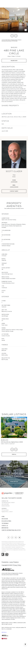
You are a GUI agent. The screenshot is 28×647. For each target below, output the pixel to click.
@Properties (5, 527)
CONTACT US (5, 525)
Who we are (5, 518)
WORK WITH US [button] (14, 481)
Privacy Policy (17, 565)
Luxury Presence (14, 562)
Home (3, 516)
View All (14, 454)
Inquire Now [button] (14, 60)
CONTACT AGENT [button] (14, 191)
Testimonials (5, 523)
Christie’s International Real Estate (11, 530)
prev (12, 35)
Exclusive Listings (6, 521)
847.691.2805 (14, 181)
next (15, 35)
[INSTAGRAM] (12, 537)
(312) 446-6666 (5, 504)
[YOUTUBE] (19, 537)
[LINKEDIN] (15, 537)
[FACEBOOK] (8, 537)
